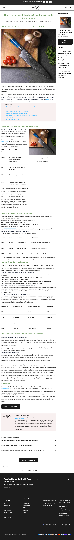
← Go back (4, 466)
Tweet (22, 470)
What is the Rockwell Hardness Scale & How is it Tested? (23, 107)
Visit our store (10, 406)
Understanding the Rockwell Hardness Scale (19, 109)
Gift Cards (26, 507)
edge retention (5, 388)
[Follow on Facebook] (62, 525)
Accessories (26, 505)
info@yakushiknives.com (49, 500)
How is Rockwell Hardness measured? (17, 111)
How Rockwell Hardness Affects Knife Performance (21, 115)
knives (48, 99)
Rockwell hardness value (10, 228)
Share (29, 470)
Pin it (35, 470)
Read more (18, 429)
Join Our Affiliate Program (10, 500)
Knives (25, 500)
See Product (65, 41)
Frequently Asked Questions (14, 119)
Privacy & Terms (7, 512)
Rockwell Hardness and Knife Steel (16, 113)
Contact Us (6, 505)
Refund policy (7, 517)
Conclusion (10, 117)
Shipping (5, 507)
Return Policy (7, 510)
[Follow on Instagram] (66, 525)
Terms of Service (8, 515)
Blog (24, 512)
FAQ (24, 515)
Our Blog (5, 503)
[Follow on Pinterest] (70, 525)
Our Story (25, 510)
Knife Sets (26, 503)
